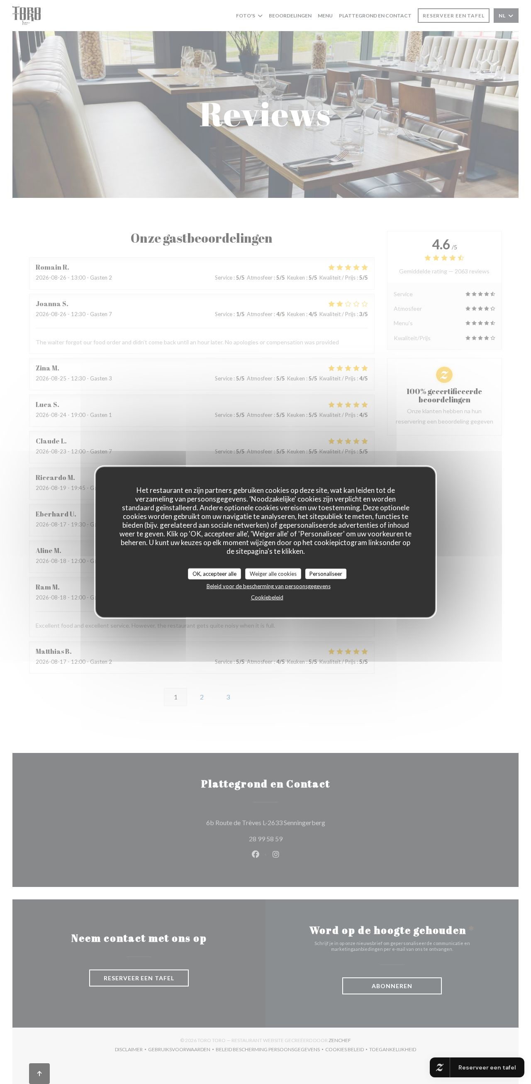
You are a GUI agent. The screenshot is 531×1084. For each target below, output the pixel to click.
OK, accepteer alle (214, 573)
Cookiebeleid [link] (267, 597)
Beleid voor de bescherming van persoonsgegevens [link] (269, 586)
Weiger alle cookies (273, 573)
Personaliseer (325, 573)
